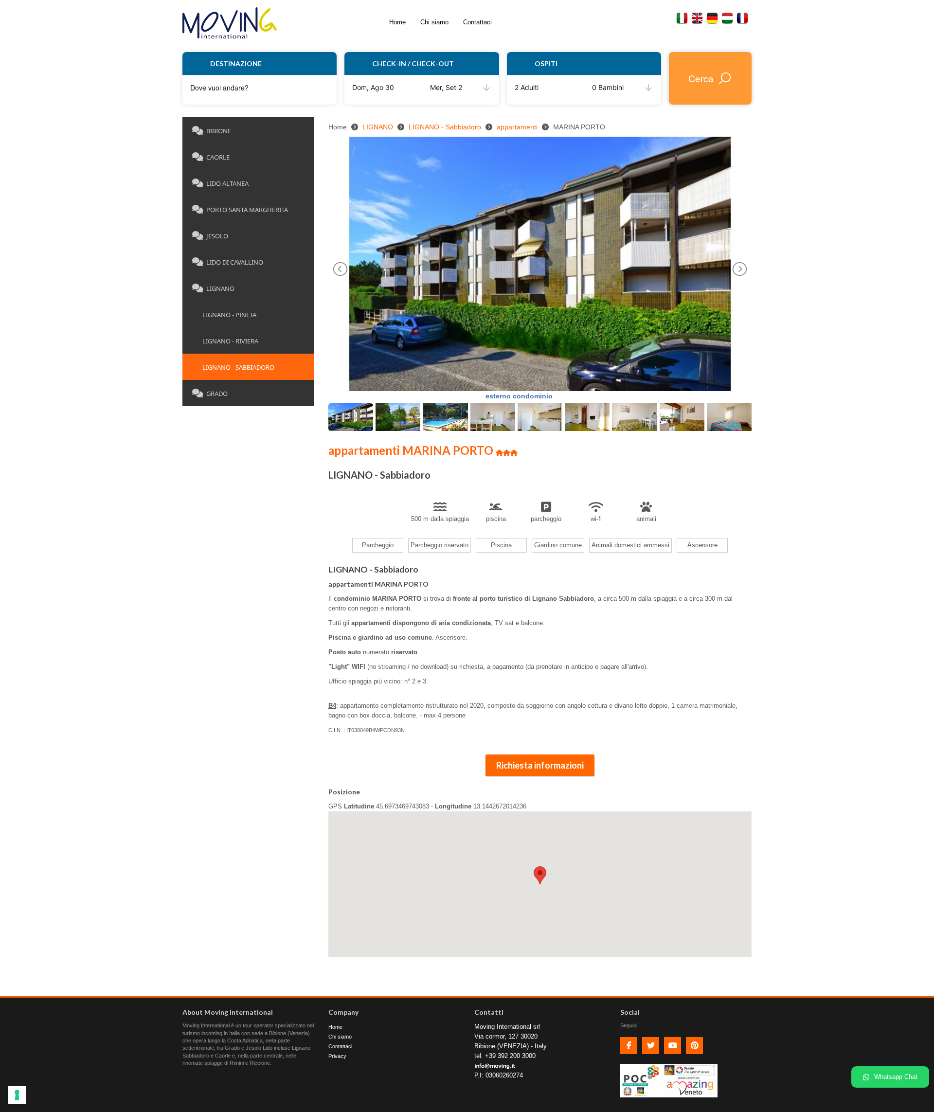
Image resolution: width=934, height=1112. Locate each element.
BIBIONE (218, 130)
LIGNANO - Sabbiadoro (234, 367)
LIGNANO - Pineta (225, 314)
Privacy (337, 1056)
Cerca (701, 78)
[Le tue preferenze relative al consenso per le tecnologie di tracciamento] (17, 1095)
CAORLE (218, 157)
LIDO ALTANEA (227, 183)
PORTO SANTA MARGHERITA (247, 209)
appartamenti (517, 127)
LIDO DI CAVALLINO (234, 262)
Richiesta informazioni (540, 765)
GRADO (217, 393)
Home (397, 22)
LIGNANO (220, 288)
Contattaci (477, 22)
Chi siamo (434, 22)
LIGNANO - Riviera (226, 341)
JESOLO (217, 236)
